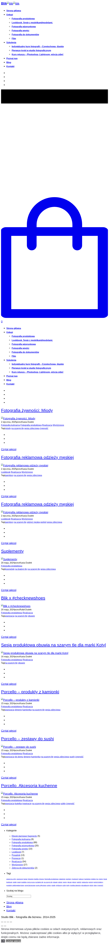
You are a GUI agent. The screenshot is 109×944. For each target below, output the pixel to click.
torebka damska (75, 885)
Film (14, 38)
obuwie (31, 616)
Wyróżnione (58, 425)
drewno (18, 710)
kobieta (93, 879)
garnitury (9, 475)
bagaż (26, 879)
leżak (105, 879)
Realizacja (47, 425)
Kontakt (10, 66)
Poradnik (16, 855)
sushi (72, 757)
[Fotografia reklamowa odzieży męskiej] (24, 465)
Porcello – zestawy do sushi (27, 738)
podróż (79, 882)
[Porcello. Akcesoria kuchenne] (19, 793)
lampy (101, 879)
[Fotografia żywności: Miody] (18, 418)
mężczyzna (31, 882)
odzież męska (33, 522)
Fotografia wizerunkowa (24, 26)
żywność (44, 428)
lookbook (9, 882)
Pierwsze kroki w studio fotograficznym (31, 50)
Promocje (16, 858)
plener (74, 882)
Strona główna (13, 11)
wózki (91, 885)
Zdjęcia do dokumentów (23, 868)
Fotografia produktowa (23, 19)
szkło (63, 803)
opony (65, 882)
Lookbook (5, 472)
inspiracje (27, 803)
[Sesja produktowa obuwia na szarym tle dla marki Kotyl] (34, 653)
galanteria (62, 879)
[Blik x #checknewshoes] (15, 606)
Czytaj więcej (8, 449)
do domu (19, 757)
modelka (24, 882)
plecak (69, 882)
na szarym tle (17, 428)
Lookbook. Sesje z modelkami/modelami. (32, 22)
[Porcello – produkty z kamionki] (20, 699)
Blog (8, 62)
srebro (49, 885)
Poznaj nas (12, 58)
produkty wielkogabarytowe (15, 885)
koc (97, 879)
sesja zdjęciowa (31, 428)
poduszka (85, 882)
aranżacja (9, 616)
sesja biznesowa (30, 885)
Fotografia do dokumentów (25, 34)
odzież (60, 882)
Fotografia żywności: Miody (27, 410)
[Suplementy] (9, 559)
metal (19, 882)
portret (43, 522)
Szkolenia (11, 42)
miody (8, 428)
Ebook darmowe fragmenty (24, 836)
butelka (18, 803)
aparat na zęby (11, 879)
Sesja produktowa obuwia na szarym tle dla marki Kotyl (53, 645)
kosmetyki (9, 569)
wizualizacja (85, 885)
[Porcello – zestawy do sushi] (18, 746)
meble (15, 882)
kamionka (27, 710)
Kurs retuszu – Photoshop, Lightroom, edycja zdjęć (37, 54)
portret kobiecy (98, 882)
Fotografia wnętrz (20, 30)
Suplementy (12, 551)
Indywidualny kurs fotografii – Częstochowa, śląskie (38, 46)
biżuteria (30, 879)
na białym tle (21, 569)
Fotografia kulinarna (10, 425)
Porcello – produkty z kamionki (30, 691)
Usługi (9, 15)
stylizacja (59, 885)
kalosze (81, 879)
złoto (95, 885)
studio (53, 885)
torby (68, 885)
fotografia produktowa (51, 879)
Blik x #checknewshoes (23, 598)
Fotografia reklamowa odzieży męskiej (37, 457)
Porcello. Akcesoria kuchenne (29, 785)
